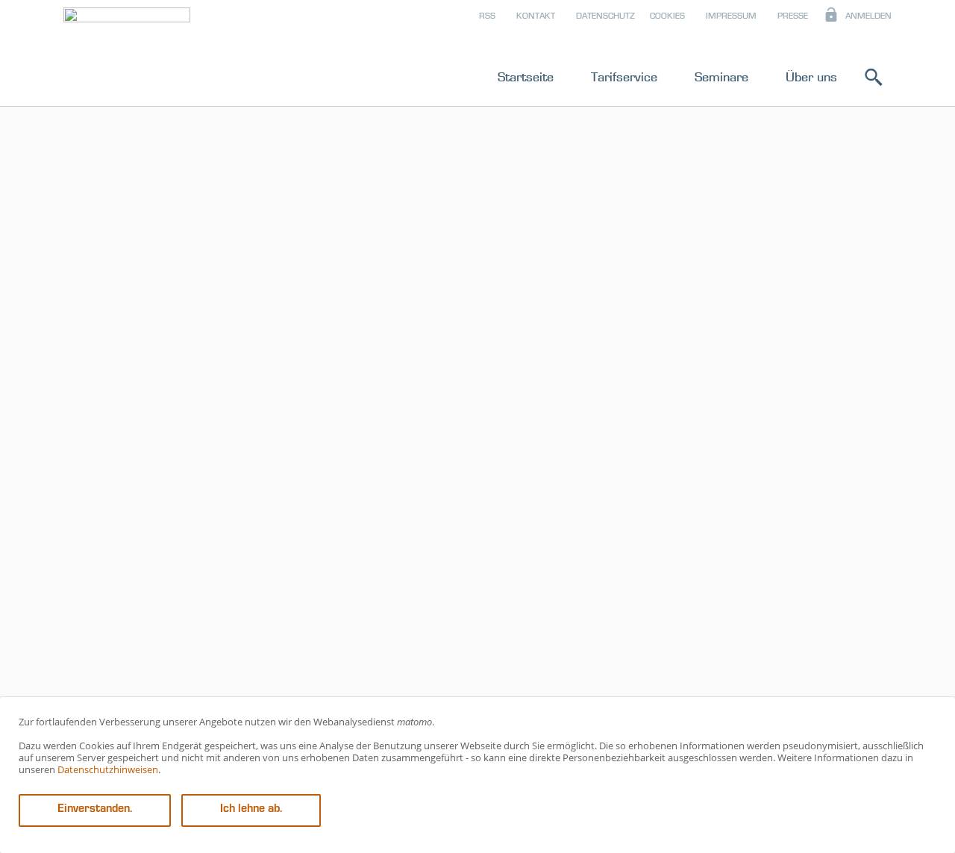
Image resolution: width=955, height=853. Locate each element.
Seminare (721, 76)
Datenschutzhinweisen (107, 769)
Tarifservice (624, 76)
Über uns (811, 76)
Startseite (526, 76)
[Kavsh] (126, 55)
